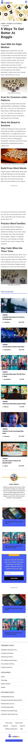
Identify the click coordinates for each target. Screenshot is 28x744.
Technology (4, 680)
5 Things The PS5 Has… (7, 653)
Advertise (5, 726)
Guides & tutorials (5, 683)
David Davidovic (7, 349)
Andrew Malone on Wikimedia (14, 93)
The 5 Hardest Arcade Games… (9, 660)
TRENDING (5, 315)
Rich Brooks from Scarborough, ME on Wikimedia (14, 164)
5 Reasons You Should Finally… (9, 710)
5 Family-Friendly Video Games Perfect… (12, 700)
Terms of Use (8, 723)
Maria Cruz (6, 406)
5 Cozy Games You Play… (8, 663)
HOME (3, 23)
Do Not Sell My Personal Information (14, 740)
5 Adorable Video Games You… (9, 649)
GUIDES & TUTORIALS (14, 23)
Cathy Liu (6, 466)
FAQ (21, 729)
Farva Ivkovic (6, 436)
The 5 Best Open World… (7, 707)
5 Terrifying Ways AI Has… (8, 696)
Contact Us (14, 726)
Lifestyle (3, 687)
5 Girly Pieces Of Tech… (7, 656)
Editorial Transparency (11, 729)
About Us (22, 726)
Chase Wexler (5, 25)
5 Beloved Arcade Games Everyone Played (14, 403)
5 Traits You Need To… (7, 667)
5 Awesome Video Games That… (10, 714)
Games (3, 676)
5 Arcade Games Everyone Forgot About (13, 346)
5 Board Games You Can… (8, 703)
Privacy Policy (19, 723)
